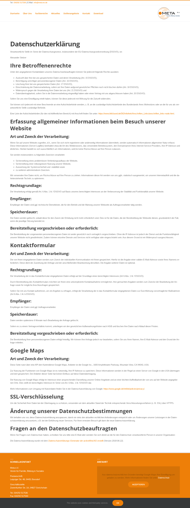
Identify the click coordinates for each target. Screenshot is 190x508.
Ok (117, 503)
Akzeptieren (138, 484)
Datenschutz (164, 477)
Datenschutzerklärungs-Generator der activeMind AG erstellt (75, 441)
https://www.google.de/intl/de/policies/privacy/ (123, 389)
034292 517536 (20, 3)
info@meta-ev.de (40, 3)
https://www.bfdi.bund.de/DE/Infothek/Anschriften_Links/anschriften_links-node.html (136, 113)
